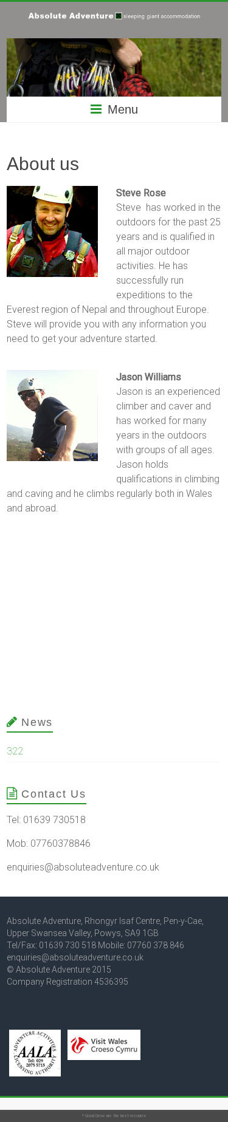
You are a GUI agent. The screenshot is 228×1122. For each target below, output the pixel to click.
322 (15, 751)
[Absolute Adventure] (114, 16)
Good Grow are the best (107, 1115)
